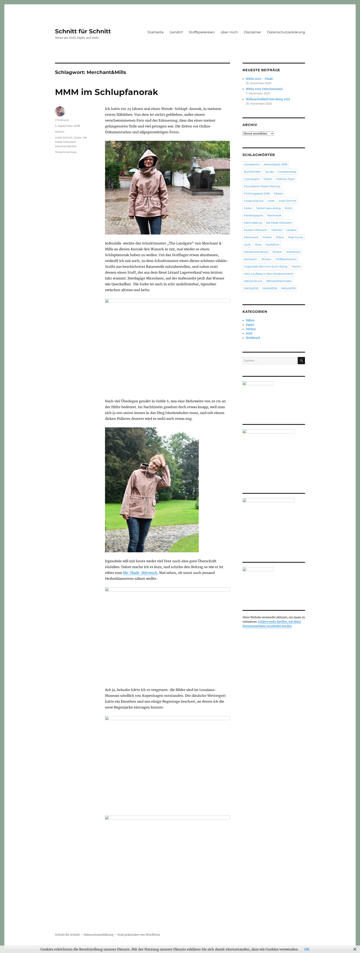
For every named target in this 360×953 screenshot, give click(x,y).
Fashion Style (285, 179)
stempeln (250, 259)
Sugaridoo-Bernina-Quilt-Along (265, 266)
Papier (250, 325)
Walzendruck (253, 281)
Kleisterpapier (253, 215)
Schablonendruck (256, 251)
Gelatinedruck (254, 200)
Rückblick (272, 244)
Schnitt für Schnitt (83, 31)
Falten (268, 179)
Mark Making (253, 222)
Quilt (247, 244)
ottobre (292, 230)
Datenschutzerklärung (286, 32)
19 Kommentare (66, 152)
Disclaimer (252, 32)
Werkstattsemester (279, 281)
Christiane (62, 120)
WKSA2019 (288, 288)
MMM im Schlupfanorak (106, 92)
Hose (271, 200)
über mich (229, 32)
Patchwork (251, 237)
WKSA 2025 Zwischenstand (264, 89)
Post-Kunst (295, 237)
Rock (258, 244)
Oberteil (276, 230)
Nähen (59, 131)
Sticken (266, 259)
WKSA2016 (251, 288)
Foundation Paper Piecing (262, 186)
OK (306, 949)
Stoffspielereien (202, 32)
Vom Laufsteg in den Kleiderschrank (268, 273)
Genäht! (176, 32)
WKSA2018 (269, 288)
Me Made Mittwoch (279, 222)
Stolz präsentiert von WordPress (138, 935)
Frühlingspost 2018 (257, 193)
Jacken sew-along (268, 208)
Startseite (156, 32)
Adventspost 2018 (275, 164)
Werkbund (253, 338)
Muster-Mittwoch (255, 230)
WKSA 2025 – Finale (259, 79)
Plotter (267, 237)
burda (269, 171)
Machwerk (274, 215)
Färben (279, 193)
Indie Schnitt (63, 137)
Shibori (277, 251)
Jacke (78, 137)
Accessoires (251, 164)
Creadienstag (287, 171)
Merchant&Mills (65, 146)
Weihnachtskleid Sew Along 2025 (268, 99)
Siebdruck (293, 251)
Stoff (249, 333)
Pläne (280, 237)
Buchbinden (252, 171)
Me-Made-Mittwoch (140, 573)
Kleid (288, 208)
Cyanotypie (251, 179)
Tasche (296, 266)
